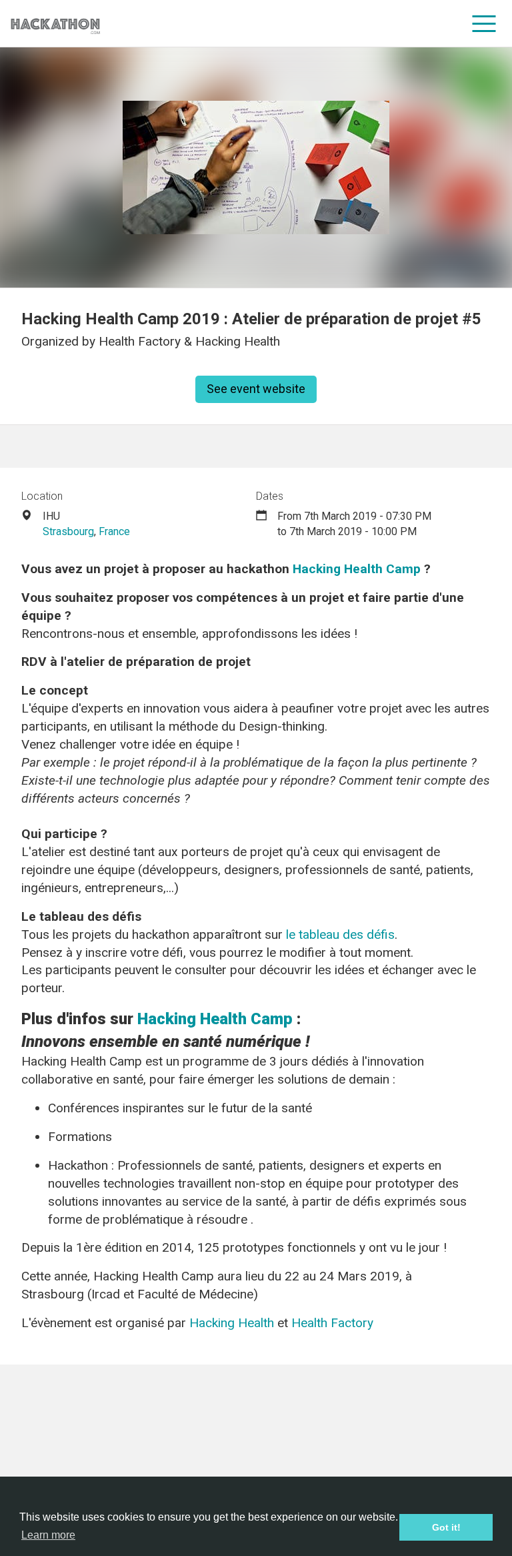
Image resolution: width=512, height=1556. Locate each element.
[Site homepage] (55, 24)
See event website (256, 389)
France (114, 531)
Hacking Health (231, 1322)
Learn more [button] (48, 1535)
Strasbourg (68, 531)
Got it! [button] (446, 1527)
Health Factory (330, 1322)
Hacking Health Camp (357, 568)
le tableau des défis (340, 934)
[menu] (484, 23)
